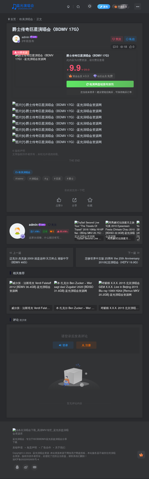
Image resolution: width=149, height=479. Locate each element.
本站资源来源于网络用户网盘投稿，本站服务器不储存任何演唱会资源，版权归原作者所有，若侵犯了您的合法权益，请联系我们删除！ (64, 454)
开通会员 (122, 6)
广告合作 (46, 447)
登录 (65, 345)
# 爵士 (70, 178)
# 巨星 (57, 178)
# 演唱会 (33, 178)
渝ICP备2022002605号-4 (26, 459)
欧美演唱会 (26, 19)
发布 (105, 6)
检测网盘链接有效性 (101, 84)
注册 (88, 345)
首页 (13, 19)
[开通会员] (141, 454)
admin (25, 37)
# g (46, 178)
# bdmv (19, 178)
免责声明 (32, 447)
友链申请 (18, 447)
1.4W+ (36, 231)
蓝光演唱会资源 (41, 452)
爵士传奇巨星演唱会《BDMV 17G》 (46, 29)
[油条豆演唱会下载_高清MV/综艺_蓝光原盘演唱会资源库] (41, 431)
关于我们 (60, 447)
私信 (132, 39)
